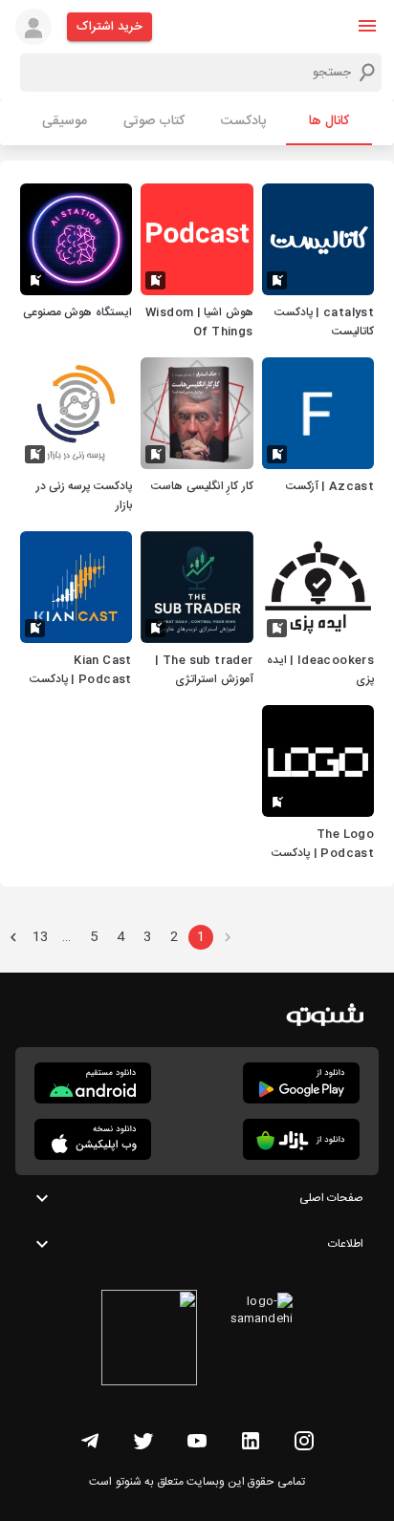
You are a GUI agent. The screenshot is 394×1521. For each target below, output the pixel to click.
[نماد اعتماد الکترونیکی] (149, 1340)
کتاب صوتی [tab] (154, 121)
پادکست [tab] (243, 121)
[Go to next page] (13, 937)
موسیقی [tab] (64, 121)
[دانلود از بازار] (301, 1139)
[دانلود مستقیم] (92, 1082)
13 (40, 937)
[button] (367, 25)
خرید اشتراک (109, 26)
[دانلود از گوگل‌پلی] (301, 1082)
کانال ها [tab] (329, 121)
